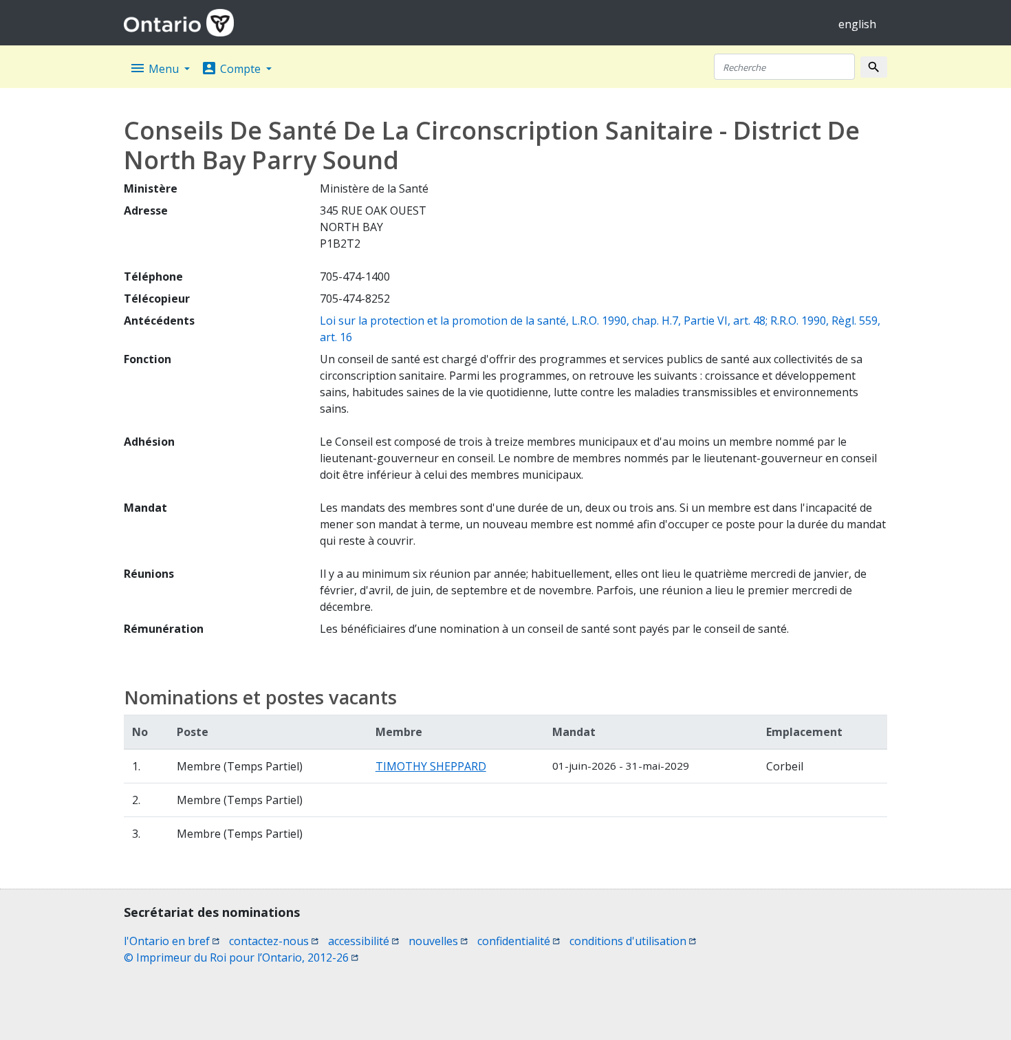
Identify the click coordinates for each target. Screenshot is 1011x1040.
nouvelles (438, 941)
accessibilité (363, 941)
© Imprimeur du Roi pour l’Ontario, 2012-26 (241, 957)
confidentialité (518, 941)
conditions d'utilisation (632, 941)
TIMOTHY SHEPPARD (431, 766)
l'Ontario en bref (171, 941)
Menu (155, 68)
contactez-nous (273, 941)
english (857, 24)
